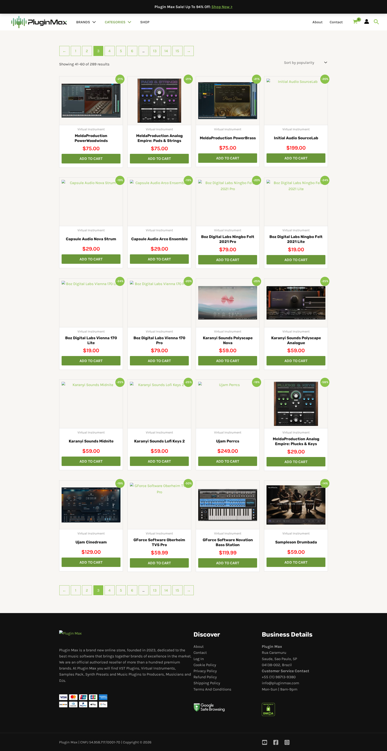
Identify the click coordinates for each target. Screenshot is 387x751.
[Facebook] (276, 742)
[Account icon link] (366, 21)
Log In (199, 659)
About (317, 22)
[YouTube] (264, 742)
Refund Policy (205, 677)
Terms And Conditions (212, 689)
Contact (336, 22)
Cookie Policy (205, 665)
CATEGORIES (115, 22)
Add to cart (91, 158)
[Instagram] (287, 742)
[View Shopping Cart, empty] (355, 22)
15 (177, 51)
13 (155, 51)
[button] (93, 22)
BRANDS (83, 22)
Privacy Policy (205, 671)
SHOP (144, 22)
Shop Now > (221, 6)
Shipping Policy (207, 683)
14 (166, 51)
